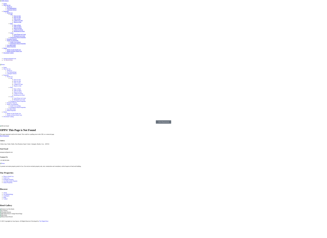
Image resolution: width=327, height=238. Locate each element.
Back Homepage (4, 136)
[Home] (2, 64)
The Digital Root (43, 221)
